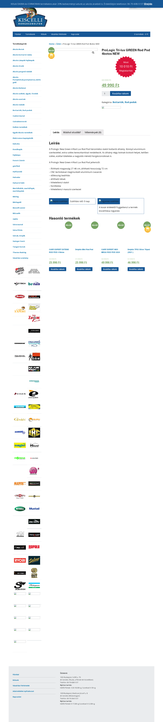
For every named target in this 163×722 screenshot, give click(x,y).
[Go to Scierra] (20, 591)
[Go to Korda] (20, 463)
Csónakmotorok (20, 121)
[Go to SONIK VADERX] (20, 606)
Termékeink (30, 34)
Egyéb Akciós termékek (22, 132)
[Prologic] (111, 107)
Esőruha (16, 144)
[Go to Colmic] (34, 336)
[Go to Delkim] (34, 374)
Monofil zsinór (19, 208)
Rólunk (43, 34)
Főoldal (18, 34)
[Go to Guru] (34, 425)
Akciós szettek (19, 99)
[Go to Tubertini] (20, 642)
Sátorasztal (18, 224)
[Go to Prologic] (20, 553)
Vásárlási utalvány (20, 258)
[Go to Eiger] (20, 399)
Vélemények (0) (93, 132)
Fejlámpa (16, 155)
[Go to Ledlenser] (34, 463)
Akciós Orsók (18, 66)
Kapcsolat (75, 34)
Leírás (56, 132)
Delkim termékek (20, 127)
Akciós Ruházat (19, 88)
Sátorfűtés (17, 230)
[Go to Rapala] (34, 553)
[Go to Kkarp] (34, 450)
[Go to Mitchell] (20, 514)
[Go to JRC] (34, 438)
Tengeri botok (19, 247)
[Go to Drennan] (34, 387)
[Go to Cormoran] (20, 349)
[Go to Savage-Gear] (20, 578)
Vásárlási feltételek (58, 34)
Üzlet (58, 44)
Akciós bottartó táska (22, 55)
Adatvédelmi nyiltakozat (23, 691)
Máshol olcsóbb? (72, 132)
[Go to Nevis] (34, 527)
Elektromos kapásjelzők (23, 138)
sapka (15, 219)
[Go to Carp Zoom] (34, 323)
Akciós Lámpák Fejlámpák (23, 60)
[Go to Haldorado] (20, 437)
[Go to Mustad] (34, 514)
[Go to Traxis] (34, 630)
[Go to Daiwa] (20, 361)
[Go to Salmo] (34, 565)
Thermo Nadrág (19, 252)
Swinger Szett (19, 241)
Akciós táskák (19, 105)
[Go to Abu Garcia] (20, 276)
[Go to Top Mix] (20, 618)
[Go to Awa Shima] (34, 276)
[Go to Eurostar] (20, 412)
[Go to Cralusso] (34, 349)
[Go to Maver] (34, 489)
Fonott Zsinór (19, 160)
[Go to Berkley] (20, 302)
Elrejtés (148, 3)
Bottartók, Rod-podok (22, 110)
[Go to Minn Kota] (34, 501)
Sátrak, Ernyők (19, 236)
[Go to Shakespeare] (34, 591)
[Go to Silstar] (34, 594)
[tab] (56, 132)
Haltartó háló (18, 183)
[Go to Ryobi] (20, 565)
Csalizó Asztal (19, 116)
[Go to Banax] (34, 289)
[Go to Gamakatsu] (20, 425)
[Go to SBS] (34, 578)
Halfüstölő (17, 172)
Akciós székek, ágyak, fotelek (25, 93)
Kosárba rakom (120, 93)
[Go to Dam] (34, 361)
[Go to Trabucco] (20, 630)
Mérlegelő (17, 202)
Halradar (16, 177)
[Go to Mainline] (34, 476)
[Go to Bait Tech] (20, 289)
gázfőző (16, 166)
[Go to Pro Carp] (34, 540)
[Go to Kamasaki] (20, 450)
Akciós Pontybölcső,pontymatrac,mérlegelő (27, 80)
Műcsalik (16, 213)
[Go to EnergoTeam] (34, 399)
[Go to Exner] (34, 412)
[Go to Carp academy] (34, 302)
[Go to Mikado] (20, 501)
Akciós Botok (18, 49)
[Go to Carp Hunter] (34, 311)
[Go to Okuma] (20, 539)
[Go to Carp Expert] (20, 315)
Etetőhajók (17, 149)
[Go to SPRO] (34, 606)
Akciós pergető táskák (22, 71)
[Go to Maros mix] (20, 489)
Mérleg (16, 196)
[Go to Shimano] (20, 594)
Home (51, 44)
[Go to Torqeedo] (34, 618)
